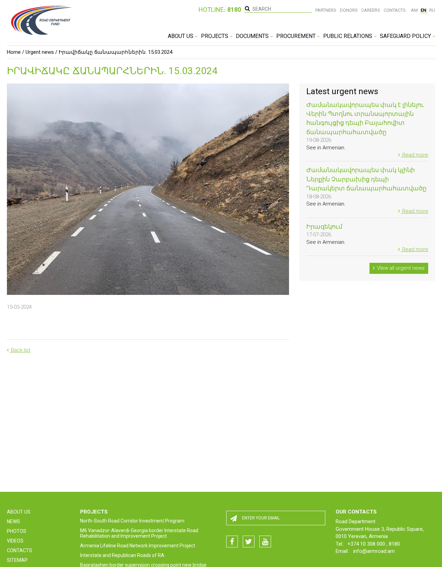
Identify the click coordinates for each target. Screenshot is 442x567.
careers (370, 10)
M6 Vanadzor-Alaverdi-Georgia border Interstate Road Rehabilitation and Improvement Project (139, 533)
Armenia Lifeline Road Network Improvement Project (137, 545)
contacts (395, 10)
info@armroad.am (374, 551)
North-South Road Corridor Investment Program (132, 521)
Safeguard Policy (406, 36)
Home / (15, 52)
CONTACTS (19, 550)
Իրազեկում (324, 226)
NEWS (13, 521)
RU (432, 10)
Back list (20, 350)
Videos (15, 541)
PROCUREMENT (296, 36)
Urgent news (40, 52)
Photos (16, 531)
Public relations (348, 36)
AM (415, 10)
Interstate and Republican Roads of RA (122, 555)
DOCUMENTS (253, 36)
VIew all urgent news (400, 268)
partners (325, 10)
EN (424, 10)
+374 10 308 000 (366, 544)
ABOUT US (181, 36)
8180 (394, 544)
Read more (414, 155)
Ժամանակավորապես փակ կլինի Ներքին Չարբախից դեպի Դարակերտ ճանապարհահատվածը (366, 179)
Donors (349, 10)
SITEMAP (17, 560)
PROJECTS (215, 36)
